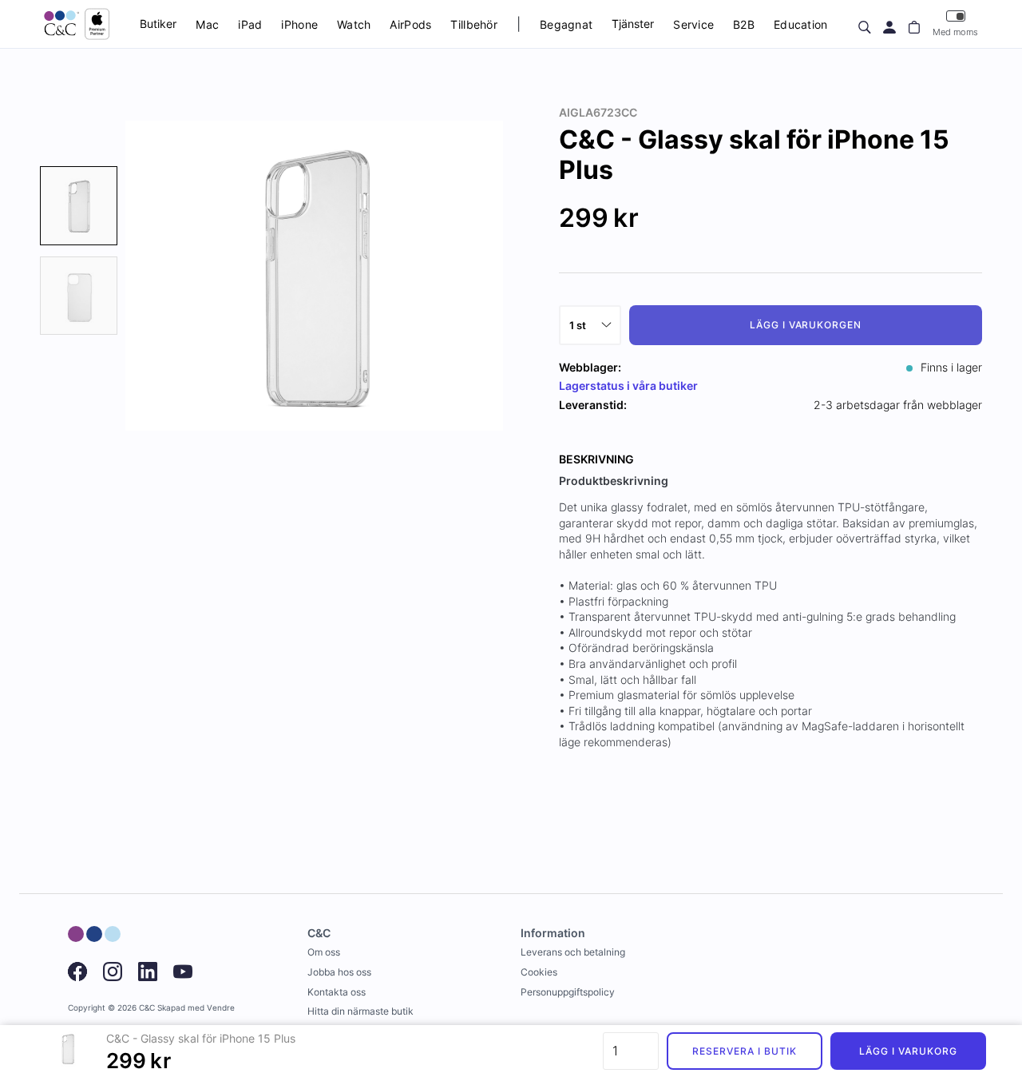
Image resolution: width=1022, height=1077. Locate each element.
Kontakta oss (336, 992)
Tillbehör (473, 24)
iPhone (299, 24)
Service (693, 24)
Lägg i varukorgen (806, 325)
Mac (207, 24)
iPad (250, 24)
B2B (744, 24)
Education (801, 24)
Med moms (955, 32)
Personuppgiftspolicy (568, 992)
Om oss (323, 952)
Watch (353, 24)
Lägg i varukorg (908, 1051)
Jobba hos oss (339, 972)
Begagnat (566, 24)
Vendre (221, 1007)
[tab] (78, 205)
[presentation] (78, 205)
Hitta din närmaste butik (360, 1011)
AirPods (410, 24)
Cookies (539, 972)
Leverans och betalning (573, 952)
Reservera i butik (744, 1051)
